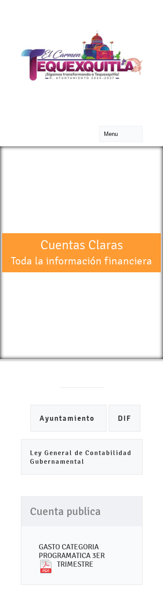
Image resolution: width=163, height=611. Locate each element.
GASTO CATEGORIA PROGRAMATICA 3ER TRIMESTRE (72, 555)
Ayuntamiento (68, 418)
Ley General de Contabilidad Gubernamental (81, 457)
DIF (124, 418)
